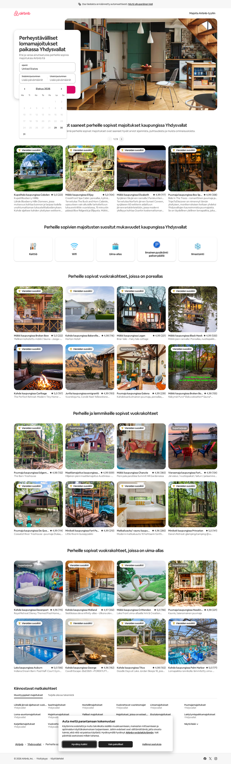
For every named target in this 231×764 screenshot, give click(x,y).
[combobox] (47, 69)
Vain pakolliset (115, 744)
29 (55, 127)
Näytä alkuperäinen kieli (140, 4)
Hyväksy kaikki (79, 744)
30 (61, 127)
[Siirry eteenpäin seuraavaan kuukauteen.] (61, 89)
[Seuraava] (121, 139)
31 (24, 134)
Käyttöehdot (57, 758)
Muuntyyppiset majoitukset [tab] (28, 695)
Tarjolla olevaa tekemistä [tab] (61, 695)
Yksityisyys (42, 758)
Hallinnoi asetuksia (151, 744)
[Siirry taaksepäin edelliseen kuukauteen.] (25, 89)
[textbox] (33, 80)
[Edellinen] (109, 139)
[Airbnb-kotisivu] (22, 13)
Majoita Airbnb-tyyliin (202, 13)
